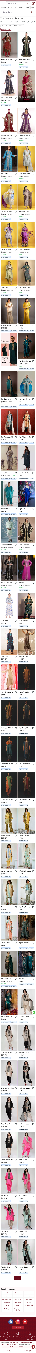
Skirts (17, 1305)
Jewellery (6, 1292)
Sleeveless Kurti (29, 1296)
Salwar (3, 7)
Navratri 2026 (21, 22)
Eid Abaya (6, 1309)
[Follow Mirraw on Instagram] (17, 1321)
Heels (6, 1296)
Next (17, 1278)
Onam (12, 22)
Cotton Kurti (29, 1309)
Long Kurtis (18, 1299)
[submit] (31, 12)
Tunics (29, 1302)
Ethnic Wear (18, 1296)
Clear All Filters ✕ (6, 29)
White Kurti (7, 1302)
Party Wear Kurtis (6, 1299)
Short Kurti (18, 1302)
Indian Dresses (18, 1292)
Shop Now (28, 54)
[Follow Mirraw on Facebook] (10, 1321)
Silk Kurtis (29, 1299)
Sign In (18, 1327)
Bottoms (29, 1292)
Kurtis (27, 7)
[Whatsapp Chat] (34, 1012)
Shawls (7, 1305)
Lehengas (19, 7)
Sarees (10, 7)
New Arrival (4, 22)
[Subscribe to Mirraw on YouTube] (25, 1321)
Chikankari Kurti (29, 1305)
